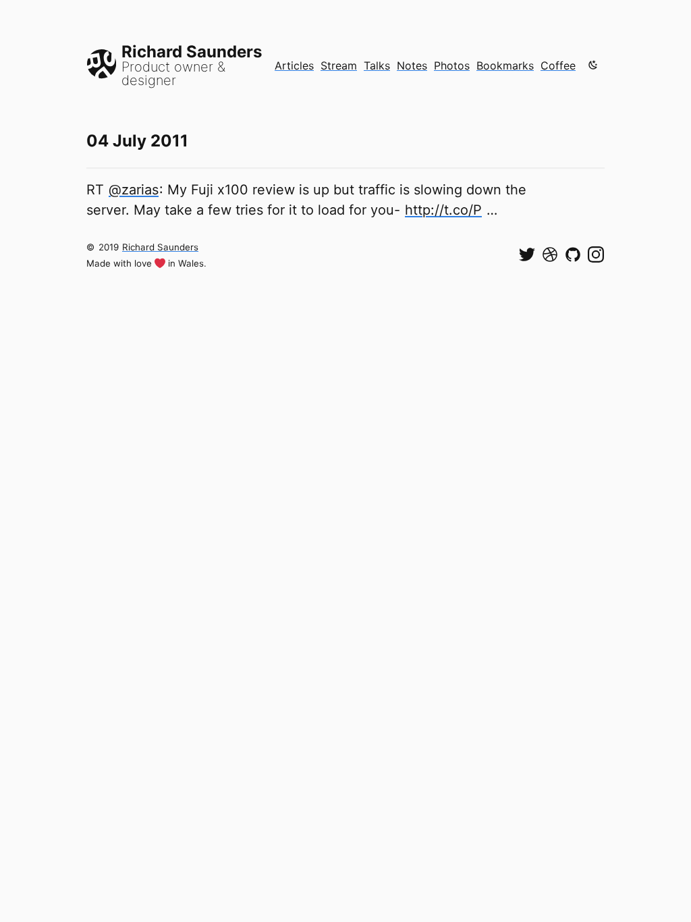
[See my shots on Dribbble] (550, 254)
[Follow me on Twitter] (527, 254)
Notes (412, 65)
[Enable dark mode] (593, 65)
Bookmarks (505, 65)
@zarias (134, 190)
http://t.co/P (443, 210)
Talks (377, 65)
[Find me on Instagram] (596, 254)
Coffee (558, 65)
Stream (339, 65)
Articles (294, 65)
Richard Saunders (160, 247)
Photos (452, 65)
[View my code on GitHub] (573, 254)
